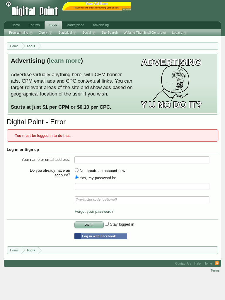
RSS (216, 263)
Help (197, 263)
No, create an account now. (102, 170)
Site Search (109, 32)
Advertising (101, 25)
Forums (34, 25)
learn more (65, 60)
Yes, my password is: (97, 178)
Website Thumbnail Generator (145, 32)
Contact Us (183, 263)
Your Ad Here (126, 9)
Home (15, 25)
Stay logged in (121, 224)
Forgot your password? (94, 211)
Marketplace (75, 25)
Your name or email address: (45, 159)
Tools (53, 25)
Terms (215, 270)
